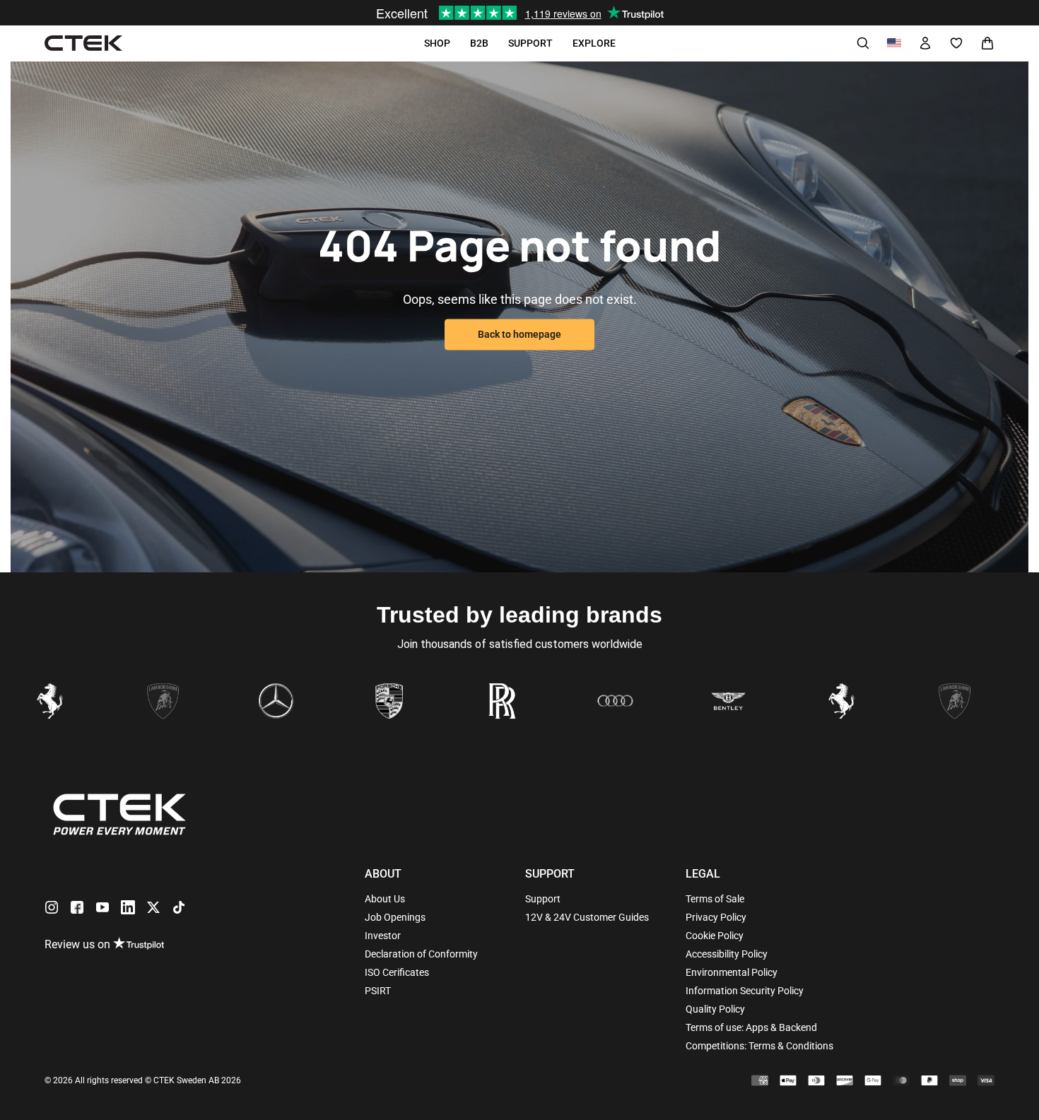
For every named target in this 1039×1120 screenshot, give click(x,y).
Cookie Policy (715, 935)
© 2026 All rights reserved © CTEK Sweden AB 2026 (143, 1080)
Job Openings (395, 917)
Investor (383, 935)
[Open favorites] (956, 43)
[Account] (925, 43)
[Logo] (83, 43)
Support (542, 898)
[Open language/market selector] (894, 43)
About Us (385, 898)
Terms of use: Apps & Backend (751, 1027)
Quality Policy (715, 1009)
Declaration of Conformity (421, 954)
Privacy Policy (716, 917)
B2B (479, 43)
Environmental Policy (731, 972)
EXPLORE (594, 43)
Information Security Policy (745, 990)
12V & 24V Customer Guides (587, 917)
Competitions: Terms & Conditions (759, 1045)
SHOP (437, 43)
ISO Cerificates (397, 972)
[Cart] (987, 43)
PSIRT (378, 990)
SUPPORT (530, 43)
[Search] (863, 43)
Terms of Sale (715, 898)
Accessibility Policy (727, 954)
